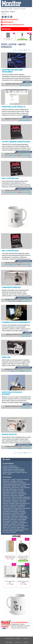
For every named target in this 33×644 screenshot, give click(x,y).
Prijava (12, 11)
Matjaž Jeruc (27, 497)
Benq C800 (6, 357)
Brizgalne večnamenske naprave (11, 467)
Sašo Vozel (5, 530)
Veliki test (18, 472)
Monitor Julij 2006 (13, 301)
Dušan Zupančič (19, 530)
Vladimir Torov (23, 525)
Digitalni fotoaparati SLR (9, 472)
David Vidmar (24, 529)
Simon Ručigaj (6, 518)
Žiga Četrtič (14, 482)
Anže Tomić (16, 525)
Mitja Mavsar (26, 508)
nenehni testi (27, 301)
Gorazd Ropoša (6, 516)
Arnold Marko (20, 506)
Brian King (15, 500)
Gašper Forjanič (6, 487)
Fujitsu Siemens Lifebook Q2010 (16, 142)
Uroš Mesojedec (7, 510)
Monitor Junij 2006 (15, 371)
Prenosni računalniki (24, 152)
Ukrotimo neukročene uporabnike (12, 71)
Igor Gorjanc (20, 489)
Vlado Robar (20, 514)
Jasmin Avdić (6, 479)
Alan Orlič (21, 510)
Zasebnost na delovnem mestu (16, 322)
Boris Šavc (22, 521)
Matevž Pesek (6, 514)
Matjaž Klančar (6, 502)
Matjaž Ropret (23, 516)
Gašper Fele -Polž (15, 486)
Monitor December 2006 (25, 120)
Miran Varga (21, 527)
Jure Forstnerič (15, 487)
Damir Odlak (15, 510)
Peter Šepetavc (6, 522)
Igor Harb (20, 490)
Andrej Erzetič (6, 486)
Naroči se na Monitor (10, 19)
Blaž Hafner (14, 490)
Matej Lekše (22, 505)
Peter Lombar (6, 506)
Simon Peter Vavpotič (8, 529)
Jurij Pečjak (23, 513)
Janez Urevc (13, 527)
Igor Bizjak (13, 481)
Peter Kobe (5, 503)
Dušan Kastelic (26, 498)
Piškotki (10, 8)
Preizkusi (28, 82)
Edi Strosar (15, 521)
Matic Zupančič (26, 83)
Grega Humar (6, 495)
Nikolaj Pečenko (7, 513)
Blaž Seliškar (6, 519)
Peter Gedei (5, 489)
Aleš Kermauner (7, 500)
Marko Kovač (26, 503)
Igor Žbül (14, 532)
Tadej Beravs (6, 481)
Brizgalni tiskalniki (19, 469)
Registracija (5, 11)
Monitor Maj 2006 (26, 408)
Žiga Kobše (12, 503)
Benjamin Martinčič (8, 508)
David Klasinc (15, 502)
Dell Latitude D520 (10, 251)
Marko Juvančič (17, 498)
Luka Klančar (22, 500)
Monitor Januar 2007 (25, 85)
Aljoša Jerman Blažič (17, 497)
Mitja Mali (13, 506)
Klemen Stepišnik (7, 521)
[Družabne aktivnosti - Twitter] (5, 17)
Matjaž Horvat (6, 494)
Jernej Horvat (21, 492)
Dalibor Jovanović (7, 498)
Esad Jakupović (7, 497)
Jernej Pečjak (15, 513)
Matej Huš (21, 495)
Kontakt (23, 8)
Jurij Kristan (6, 505)
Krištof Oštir (6, 511)
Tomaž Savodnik (23, 518)
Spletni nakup (8, 22)
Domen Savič (14, 518)
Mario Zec (11, 530)
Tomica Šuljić (20, 524)
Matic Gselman (6, 490)
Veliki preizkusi (12, 466)
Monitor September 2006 (10, 155)
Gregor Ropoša (15, 516)
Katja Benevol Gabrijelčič (22, 479)
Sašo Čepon (19, 481)
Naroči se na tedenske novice (13, 25)
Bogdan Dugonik (16, 484)
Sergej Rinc (13, 514)
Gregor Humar (14, 495)
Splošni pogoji (8, 642)
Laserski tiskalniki (7, 470)
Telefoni (9, 474)
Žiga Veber (17, 529)
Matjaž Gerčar (12, 489)
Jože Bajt (13, 479)
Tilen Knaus (23, 502)
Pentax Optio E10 (9, 434)
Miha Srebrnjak (22, 519)
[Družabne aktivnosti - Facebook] (2, 17)
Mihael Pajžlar (13, 511)
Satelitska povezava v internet (12, 393)
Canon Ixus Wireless (11, 287)
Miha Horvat (14, 494)
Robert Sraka (13, 519)
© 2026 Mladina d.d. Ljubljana (13, 638)
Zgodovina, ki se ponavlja (13, 107)
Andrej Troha (6, 527)
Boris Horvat (13, 492)
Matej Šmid (13, 524)
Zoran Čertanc (6, 482)
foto (23, 301)
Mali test (24, 472)
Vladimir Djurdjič (7, 484)
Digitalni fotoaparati (24, 297)
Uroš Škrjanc (6, 524)
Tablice (4, 474)
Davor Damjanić (22, 482)
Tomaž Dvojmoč (26, 484)
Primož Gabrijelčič (24, 487)
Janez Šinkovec (23, 522)
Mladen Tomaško (7, 525)
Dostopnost (18, 642)
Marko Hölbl (6, 492)
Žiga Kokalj (19, 503)
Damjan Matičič (18, 508)
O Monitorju (4, 8)
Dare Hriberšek (22, 494)
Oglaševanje (17, 8)
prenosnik (23, 155)
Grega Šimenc (14, 522)
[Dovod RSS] (10, 17)
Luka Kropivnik (14, 505)
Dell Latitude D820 (10, 178)
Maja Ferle (23, 486)
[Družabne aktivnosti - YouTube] (8, 17)
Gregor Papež (21, 511)
